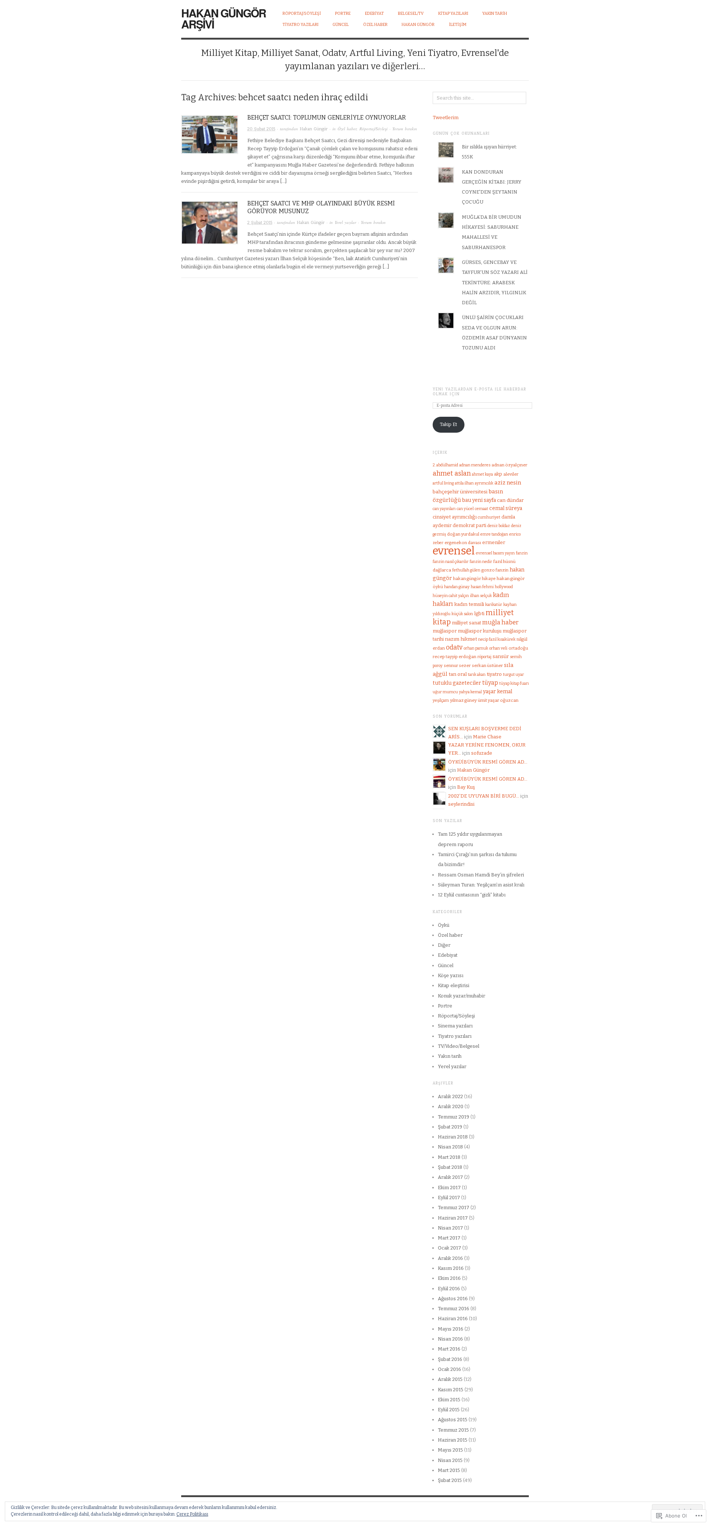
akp (498, 474)
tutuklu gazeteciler (457, 683)
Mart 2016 (449, 1349)
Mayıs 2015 (450, 1450)
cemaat (481, 508)
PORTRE (343, 13)
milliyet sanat (466, 623)
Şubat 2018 (450, 1167)
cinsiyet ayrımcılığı (455, 517)
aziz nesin (507, 482)
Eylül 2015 (449, 1409)
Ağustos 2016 (453, 1298)
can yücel (465, 508)
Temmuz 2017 (453, 1207)
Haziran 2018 (453, 1137)
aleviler (510, 474)
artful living (443, 483)
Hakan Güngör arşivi (223, 18)
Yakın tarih (450, 1056)
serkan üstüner (487, 665)
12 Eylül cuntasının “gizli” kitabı (472, 895)
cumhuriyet (489, 517)
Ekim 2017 (449, 1187)
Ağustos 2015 (452, 1419)
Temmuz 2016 (453, 1308)
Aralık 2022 (450, 1096)
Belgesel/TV (411, 13)
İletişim (457, 24)
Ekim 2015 (449, 1399)
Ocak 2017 (449, 1248)
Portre (445, 1006)
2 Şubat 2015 (259, 222)
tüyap (490, 682)
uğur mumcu (445, 692)
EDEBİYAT (374, 13)
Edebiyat (447, 955)
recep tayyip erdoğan (454, 656)
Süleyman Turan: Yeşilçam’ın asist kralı (481, 885)
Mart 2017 (449, 1238)
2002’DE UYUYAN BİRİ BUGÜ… (483, 796)
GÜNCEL (340, 24)
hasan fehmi (482, 586)
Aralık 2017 (450, 1177)
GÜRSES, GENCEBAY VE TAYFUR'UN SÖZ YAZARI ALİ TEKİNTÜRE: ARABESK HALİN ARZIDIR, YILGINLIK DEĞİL (495, 282)
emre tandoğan (494, 534)
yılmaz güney (463, 700)
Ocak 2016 (449, 1369)
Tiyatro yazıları (454, 1036)
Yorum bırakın (404, 128)
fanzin (522, 553)
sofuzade (481, 753)
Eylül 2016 (449, 1288)
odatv (454, 647)
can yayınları (444, 508)
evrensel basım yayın (495, 553)
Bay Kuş (466, 787)
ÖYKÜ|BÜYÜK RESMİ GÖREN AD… (487, 762)
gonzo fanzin (494, 570)
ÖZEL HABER (375, 24)
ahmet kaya (482, 474)
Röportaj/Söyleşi (302, 13)
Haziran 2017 (453, 1218)
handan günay (457, 586)
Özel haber (347, 128)
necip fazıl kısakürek (496, 639)
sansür (501, 656)
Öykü (443, 925)
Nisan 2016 (450, 1339)
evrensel (454, 550)
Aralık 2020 (450, 1106)
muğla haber (500, 622)
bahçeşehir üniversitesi (460, 492)
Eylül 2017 (449, 1197)
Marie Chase (487, 736)
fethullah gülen (466, 570)
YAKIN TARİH (494, 13)
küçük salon (462, 613)
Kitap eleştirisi (453, 985)
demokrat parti (469, 525)
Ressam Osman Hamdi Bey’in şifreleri (481, 875)
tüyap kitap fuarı (514, 683)
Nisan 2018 (450, 1147)
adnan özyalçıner (509, 464)
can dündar (510, 500)
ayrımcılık (484, 483)
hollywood (504, 586)
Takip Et (448, 424)
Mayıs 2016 (450, 1329)
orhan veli (498, 648)
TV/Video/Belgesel (458, 1046)
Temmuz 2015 (453, 1430)
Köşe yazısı (450, 975)
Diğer (444, 945)
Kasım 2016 (451, 1268)
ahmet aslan (452, 473)
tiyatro (494, 674)
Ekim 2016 (449, 1278)
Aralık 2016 (450, 1258)
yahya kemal (470, 692)
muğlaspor (445, 631)
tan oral (458, 674)
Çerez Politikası (192, 1514)
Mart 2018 (449, 1157)
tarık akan (477, 674)
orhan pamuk (476, 648)
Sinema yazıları (455, 1026)
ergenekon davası (462, 542)
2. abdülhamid (445, 465)
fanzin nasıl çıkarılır (451, 561)
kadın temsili (469, 604)
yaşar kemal (497, 691)
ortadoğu (518, 648)
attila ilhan (464, 483)
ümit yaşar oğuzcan (498, 700)
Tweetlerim (446, 117)
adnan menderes (474, 465)
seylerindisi (461, 804)
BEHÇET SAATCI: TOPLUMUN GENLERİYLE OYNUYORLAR (326, 117)
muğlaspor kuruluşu (479, 631)
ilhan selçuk (481, 595)
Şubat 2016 (450, 1359)
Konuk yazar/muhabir (461, 996)
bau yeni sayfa (479, 500)
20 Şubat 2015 (261, 129)
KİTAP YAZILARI (453, 13)
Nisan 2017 (450, 1228)
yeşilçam (441, 700)
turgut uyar (513, 674)
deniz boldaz (498, 525)
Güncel (445, 965)
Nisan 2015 (450, 1460)
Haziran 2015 (452, 1440)
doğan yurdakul (463, 534)
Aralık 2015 (450, 1379)
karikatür (493, 604)
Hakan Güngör (418, 24)
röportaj (484, 656)
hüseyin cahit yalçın (451, 595)
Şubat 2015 (450, 1480)
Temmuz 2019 (453, 1117)
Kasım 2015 (450, 1389)
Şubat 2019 (450, 1127)
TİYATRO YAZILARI (300, 24)
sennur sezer (457, 665)
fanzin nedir (481, 561)
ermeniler (493, 542)
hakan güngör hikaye (474, 578)
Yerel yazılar (345, 222)
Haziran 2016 (453, 1318)
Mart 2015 (449, 1470)
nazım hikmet (461, 639)
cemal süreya (505, 508)
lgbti (479, 613)
